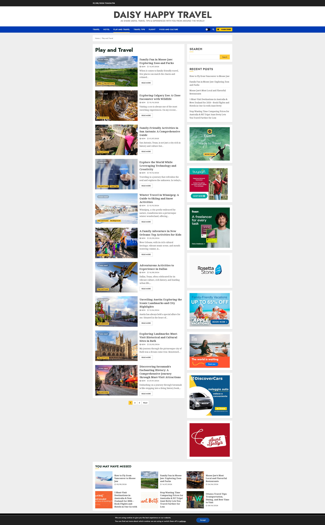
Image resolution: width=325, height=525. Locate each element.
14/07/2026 (154, 67)
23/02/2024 (154, 345)
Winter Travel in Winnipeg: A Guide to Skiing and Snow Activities (116, 208)
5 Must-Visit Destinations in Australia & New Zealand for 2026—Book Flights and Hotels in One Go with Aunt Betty (209, 102)
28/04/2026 (213, 506)
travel (96, 29)
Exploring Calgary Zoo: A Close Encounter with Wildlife (116, 105)
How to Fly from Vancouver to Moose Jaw (210, 76)
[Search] (213, 29)
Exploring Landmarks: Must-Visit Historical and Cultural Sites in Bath (116, 346)
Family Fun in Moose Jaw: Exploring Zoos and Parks (116, 71)
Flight (152, 29)
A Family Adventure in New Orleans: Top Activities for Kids (116, 243)
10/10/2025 (154, 103)
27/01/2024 (154, 381)
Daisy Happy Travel (162, 14)
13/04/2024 (154, 310)
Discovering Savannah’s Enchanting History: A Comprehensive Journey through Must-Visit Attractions (116, 380)
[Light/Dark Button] (207, 29)
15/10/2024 (154, 206)
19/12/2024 (154, 173)
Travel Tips (139, 29)
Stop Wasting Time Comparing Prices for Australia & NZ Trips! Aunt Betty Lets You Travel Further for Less (209, 114)
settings (182, 521)
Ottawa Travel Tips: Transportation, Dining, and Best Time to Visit (195, 499)
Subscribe (226, 29)
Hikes (100, 83)
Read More (146, 83)
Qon (143, 67)
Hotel (106, 29)
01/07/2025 (154, 139)
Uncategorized (115, 221)
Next (145, 402)
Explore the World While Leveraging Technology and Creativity (116, 174)
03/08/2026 (122, 484)
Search (196, 49)
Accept (203, 520)
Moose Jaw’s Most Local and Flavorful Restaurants (195, 480)
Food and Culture (168, 29)
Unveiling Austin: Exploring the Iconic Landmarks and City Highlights (116, 311)
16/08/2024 (154, 273)
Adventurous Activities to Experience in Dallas (116, 277)
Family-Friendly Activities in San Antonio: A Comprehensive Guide (116, 140)
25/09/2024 (154, 238)
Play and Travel (121, 29)
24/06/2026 (213, 484)
